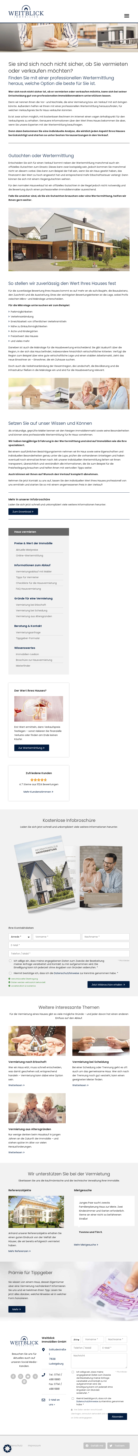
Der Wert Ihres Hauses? (30, 691)
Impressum (34, 1445)
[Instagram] (20, 1376)
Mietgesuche (83, 1190)
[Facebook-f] (13, 1376)
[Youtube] (28, 1376)
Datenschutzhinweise (66, 973)
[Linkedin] (24, 1381)
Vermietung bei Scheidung (90, 1062)
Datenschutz (15, 1445)
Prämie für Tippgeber (30, 1273)
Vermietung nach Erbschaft (27, 1062)
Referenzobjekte (19, 1190)
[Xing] (35, 1376)
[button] (94, 1445)
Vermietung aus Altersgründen (29, 1129)
